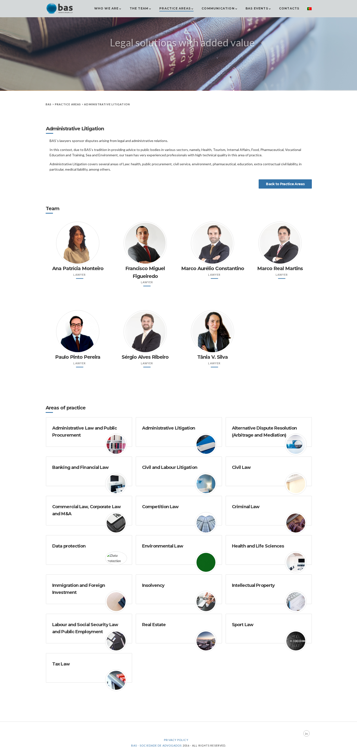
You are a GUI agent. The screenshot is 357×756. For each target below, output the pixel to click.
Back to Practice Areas (285, 184)
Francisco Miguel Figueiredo (145, 272)
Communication (218, 8)
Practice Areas (175, 8)
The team (139, 8)
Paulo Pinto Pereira (77, 357)
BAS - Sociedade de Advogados (156, 745)
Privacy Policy (176, 739)
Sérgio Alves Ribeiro (145, 357)
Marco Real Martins (280, 268)
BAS (48, 104)
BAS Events (257, 8)
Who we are (106, 8)
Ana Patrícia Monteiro (77, 268)
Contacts (289, 8)
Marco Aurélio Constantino (212, 268)
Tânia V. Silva (212, 357)
